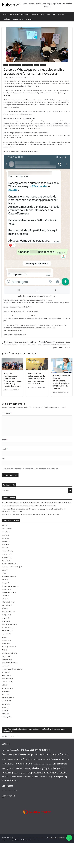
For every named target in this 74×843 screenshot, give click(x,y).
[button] (69, 838)
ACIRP (3, 525)
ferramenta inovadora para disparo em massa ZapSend (21, 128)
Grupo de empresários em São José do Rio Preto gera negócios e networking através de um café (12, 379)
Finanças (4, 583)
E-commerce (6, 554)
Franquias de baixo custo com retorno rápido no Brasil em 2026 (22, 506)
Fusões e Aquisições (8, 592)
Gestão (4, 596)
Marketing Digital (27, 65)
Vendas (36, 65)
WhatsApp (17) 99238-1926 (42, 328)
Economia (5, 557)
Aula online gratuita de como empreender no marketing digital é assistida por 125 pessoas (61, 382)
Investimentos (6, 627)
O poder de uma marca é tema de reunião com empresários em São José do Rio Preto (20, 343)
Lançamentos (6, 631)
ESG (3, 573)
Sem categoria (6, 688)
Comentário (6, 413)
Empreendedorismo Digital (10, 567)
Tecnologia (5, 701)
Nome (4, 440)
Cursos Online (6, 551)
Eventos (61, 14)
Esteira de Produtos (8, 576)
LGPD (3, 637)
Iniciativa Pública (7, 611)
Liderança (5, 640)
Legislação (5, 634)
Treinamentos (6, 704)
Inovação (4, 615)
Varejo (4, 710)
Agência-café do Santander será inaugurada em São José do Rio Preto (24, 514)
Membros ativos (38, 14)
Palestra (4, 672)
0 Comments (30, 78)
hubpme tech (6, 605)
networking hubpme (8, 663)
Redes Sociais (6, 682)
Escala (4, 570)
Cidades (4, 541)
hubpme (7, 78)
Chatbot (4, 538)
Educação (5, 560)
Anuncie (29, 19)
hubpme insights (7, 602)
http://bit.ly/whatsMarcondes (12, 330)
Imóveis (4, 608)
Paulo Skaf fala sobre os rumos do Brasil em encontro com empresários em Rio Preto (36, 378)
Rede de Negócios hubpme (19, 14)
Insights (4, 618)
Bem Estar (5, 532)
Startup (4, 694)
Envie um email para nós (10, 791)
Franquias (51, 14)
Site (3, 458)
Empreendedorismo (15, 65)
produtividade (6, 678)
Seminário (5, 691)
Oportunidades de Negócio (10, 669)
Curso (5, 65)
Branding (5, 535)
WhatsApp (43, 65)
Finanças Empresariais (9, 586)
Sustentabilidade (7, 698)
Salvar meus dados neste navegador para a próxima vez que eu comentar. (31, 469)
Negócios (6, 19)
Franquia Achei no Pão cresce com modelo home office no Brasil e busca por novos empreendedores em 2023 (54, 345)
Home (5, 14)
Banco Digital (6, 529)
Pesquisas (5, 675)
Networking (5, 659)
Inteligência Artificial (8, 624)
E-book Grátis (18, 19)
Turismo (4, 707)
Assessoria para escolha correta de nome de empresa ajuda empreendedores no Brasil (30, 502)
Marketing (5, 643)
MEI (3, 650)
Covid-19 (4, 544)
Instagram (5, 621)
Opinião (4, 666)
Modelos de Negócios (8, 653)
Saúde (4, 685)
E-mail (4, 449)
